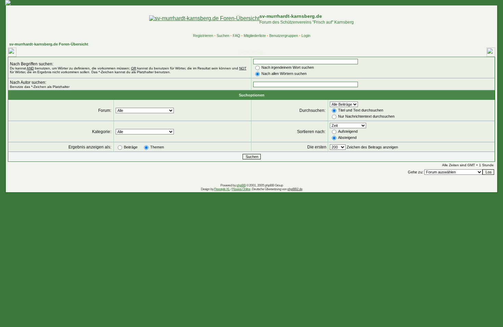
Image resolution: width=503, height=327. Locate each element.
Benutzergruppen (283, 36)
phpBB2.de (294, 189)
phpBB (241, 185)
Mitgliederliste (255, 36)
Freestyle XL (222, 189)
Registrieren (203, 36)
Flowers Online (241, 189)
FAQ (236, 36)
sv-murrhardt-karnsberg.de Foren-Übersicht (48, 44)
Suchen (223, 36)
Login (305, 36)
